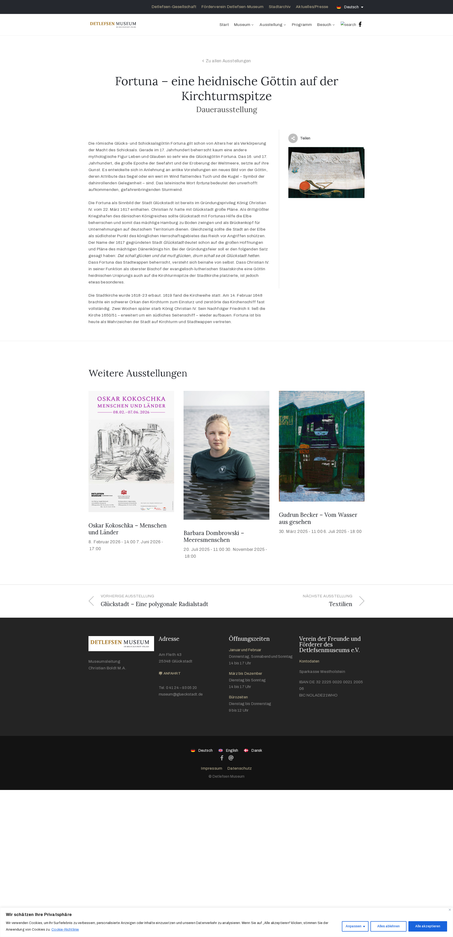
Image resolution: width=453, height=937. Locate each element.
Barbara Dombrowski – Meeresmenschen (214, 536)
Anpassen (353, 926)
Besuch (324, 24)
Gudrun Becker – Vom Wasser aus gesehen (318, 518)
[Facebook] (222, 758)
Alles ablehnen (388, 926)
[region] (226, 922)
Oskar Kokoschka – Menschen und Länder (127, 529)
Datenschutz (239, 768)
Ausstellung (271, 24)
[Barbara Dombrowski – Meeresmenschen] (226, 455)
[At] (231, 758)
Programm (302, 24)
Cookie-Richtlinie (65, 929)
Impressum (211, 768)
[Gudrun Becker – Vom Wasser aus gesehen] (322, 446)
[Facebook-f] (360, 24)
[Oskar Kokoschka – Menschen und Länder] (131, 451)
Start (224, 24)
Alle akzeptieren (427, 926)
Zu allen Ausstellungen (228, 61)
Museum (242, 24)
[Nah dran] (450, 910)
